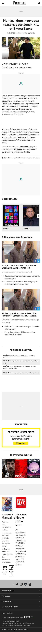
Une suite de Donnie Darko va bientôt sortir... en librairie (19, 367)
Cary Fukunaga (25, 146)
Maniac (10, 158)
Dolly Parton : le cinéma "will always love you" (20, 362)
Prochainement (8, 591)
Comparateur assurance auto (10, 621)
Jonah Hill (26, 229)
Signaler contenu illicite (20, 629)
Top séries (6, 596)
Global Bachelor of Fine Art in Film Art (13, 623)
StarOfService (30, 623)
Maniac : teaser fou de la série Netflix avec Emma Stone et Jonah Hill (19, 266)
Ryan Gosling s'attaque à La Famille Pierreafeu (19, 356)
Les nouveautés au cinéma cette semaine (20, 373)
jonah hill (32, 158)
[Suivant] (38, 216)
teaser (38, 158)
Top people (6, 601)
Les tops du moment (10, 607)
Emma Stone (23, 158)
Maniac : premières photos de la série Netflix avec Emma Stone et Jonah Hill (19, 314)
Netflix (16, 158)
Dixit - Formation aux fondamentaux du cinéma (16, 625)
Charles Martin (29, 33)
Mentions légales (7, 629)
